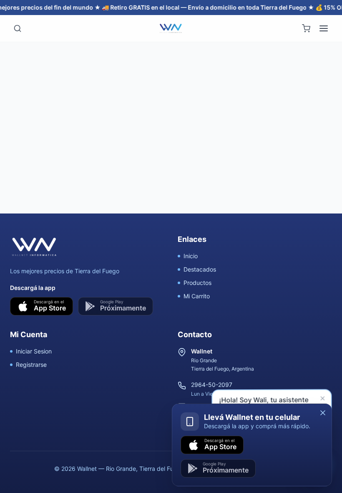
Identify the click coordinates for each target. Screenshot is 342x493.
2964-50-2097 (211, 384)
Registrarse (31, 364)
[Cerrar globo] (324, 400)
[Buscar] (17, 28)
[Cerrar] (323, 413)
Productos (197, 282)
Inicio (191, 255)
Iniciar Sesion (34, 351)
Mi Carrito (197, 296)
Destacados (200, 269)
